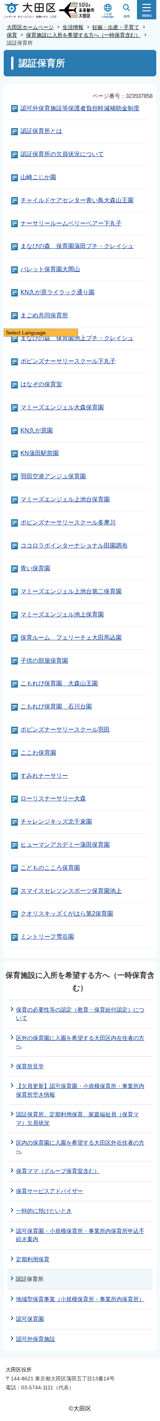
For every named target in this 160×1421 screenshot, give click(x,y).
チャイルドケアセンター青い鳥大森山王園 (77, 200)
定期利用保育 (32, 1259)
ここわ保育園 (38, 752)
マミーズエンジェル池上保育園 (62, 614)
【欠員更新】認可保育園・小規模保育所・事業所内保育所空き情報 (80, 1090)
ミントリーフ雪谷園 (47, 936)
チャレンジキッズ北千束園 (56, 821)
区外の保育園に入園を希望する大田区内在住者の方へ (80, 1042)
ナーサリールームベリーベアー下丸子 (71, 223)
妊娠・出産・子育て (115, 27)
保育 (12, 35)
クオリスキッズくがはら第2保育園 (66, 913)
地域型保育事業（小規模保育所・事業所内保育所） (80, 1299)
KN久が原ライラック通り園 (57, 292)
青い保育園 (35, 568)
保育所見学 (30, 1066)
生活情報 (73, 27)
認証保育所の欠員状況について (62, 154)
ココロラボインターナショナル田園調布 (74, 545)
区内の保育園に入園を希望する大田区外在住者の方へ (80, 1146)
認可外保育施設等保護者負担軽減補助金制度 (80, 108)
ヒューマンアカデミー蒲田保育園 (65, 844)
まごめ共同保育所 (44, 315)
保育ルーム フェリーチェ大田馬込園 (71, 637)
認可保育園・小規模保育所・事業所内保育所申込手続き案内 (80, 1235)
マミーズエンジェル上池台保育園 (65, 499)
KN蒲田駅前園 (39, 453)
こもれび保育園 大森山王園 (59, 683)
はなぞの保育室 (41, 384)
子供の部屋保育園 (44, 660)
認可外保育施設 (35, 1339)
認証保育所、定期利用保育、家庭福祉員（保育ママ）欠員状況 (77, 1118)
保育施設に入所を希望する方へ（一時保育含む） (83, 35)
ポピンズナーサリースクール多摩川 (68, 522)
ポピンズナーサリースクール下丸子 (68, 361)
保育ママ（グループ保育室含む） (58, 1171)
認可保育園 (30, 1319)
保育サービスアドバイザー (49, 1191)
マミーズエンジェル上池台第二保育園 (71, 591)
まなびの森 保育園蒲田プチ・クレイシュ (77, 246)
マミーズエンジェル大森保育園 (62, 407)
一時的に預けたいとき (44, 1211)
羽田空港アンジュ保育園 (53, 476)
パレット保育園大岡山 (50, 269)
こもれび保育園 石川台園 (56, 706)
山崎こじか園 (38, 177)
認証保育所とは (41, 131)
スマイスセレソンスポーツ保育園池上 (71, 891)
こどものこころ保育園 (50, 868)
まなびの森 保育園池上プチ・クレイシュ (77, 338)
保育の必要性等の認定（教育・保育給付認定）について (80, 1013)
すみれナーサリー (44, 776)
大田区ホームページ (30, 27)
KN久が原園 (36, 430)
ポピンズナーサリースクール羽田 (65, 729)
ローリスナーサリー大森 (53, 798)
